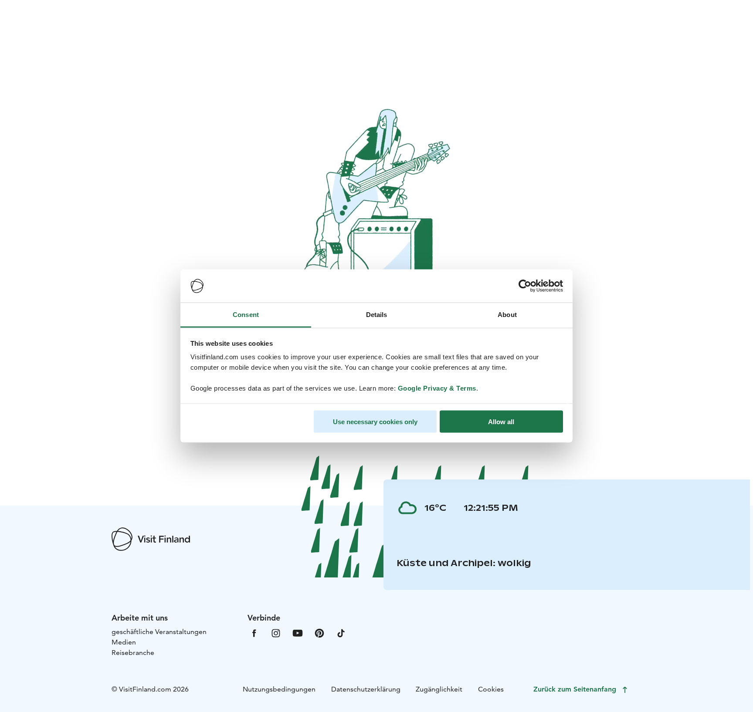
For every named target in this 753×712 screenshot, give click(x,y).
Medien (124, 642)
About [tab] (507, 314)
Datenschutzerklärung (365, 689)
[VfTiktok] (341, 632)
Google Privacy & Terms (437, 388)
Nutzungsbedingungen (279, 689)
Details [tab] (376, 314)
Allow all (501, 421)
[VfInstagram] (275, 632)
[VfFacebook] (254, 632)
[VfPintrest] (319, 632)
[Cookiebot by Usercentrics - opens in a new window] (525, 286)
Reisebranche (133, 652)
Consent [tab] (246, 314)
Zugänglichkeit (439, 689)
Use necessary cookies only (375, 421)
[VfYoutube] (297, 632)
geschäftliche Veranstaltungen (159, 632)
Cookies (491, 689)
